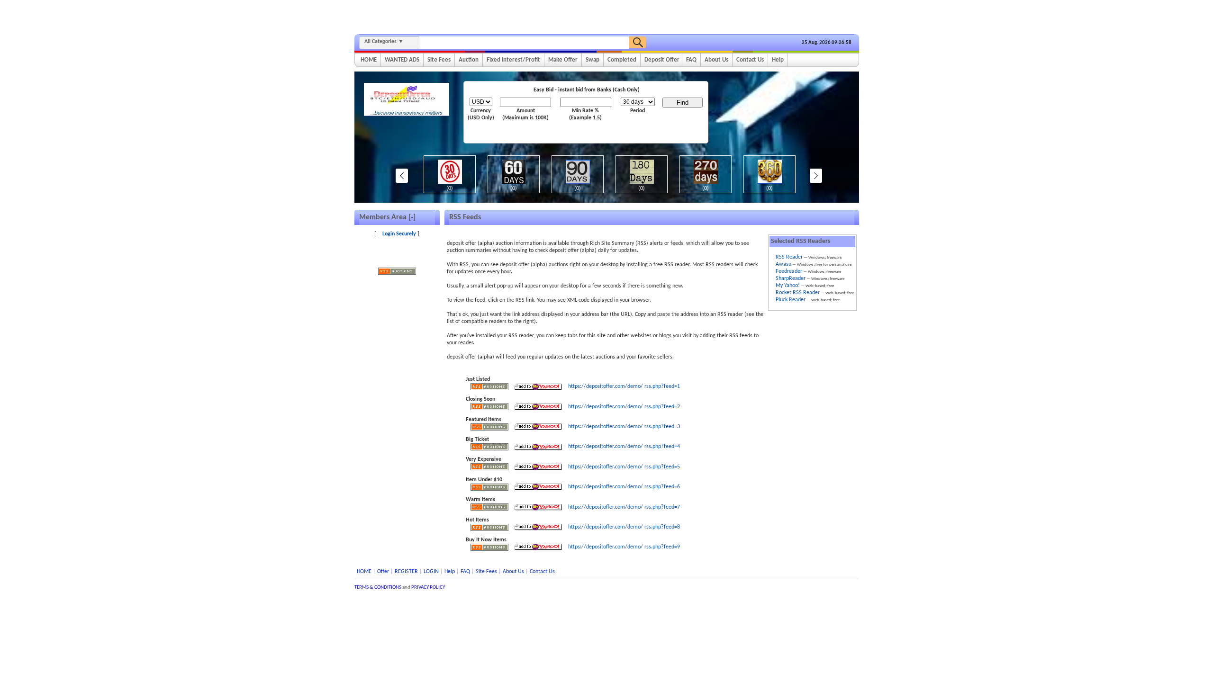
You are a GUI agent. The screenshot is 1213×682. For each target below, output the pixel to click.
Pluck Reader (791, 300)
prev (402, 176)
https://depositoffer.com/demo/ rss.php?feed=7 (624, 507)
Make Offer (563, 60)
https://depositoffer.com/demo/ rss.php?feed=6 (624, 487)
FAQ (691, 60)
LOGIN (431, 571)
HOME (369, 60)
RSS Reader (789, 257)
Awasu (783, 264)
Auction (469, 60)
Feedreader (789, 271)
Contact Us (750, 60)
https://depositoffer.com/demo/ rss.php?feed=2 (624, 407)
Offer (383, 571)
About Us (716, 60)
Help (778, 60)
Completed (621, 60)
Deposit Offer (661, 60)
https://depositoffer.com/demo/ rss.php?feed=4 (624, 446)
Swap (592, 60)
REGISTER (406, 571)
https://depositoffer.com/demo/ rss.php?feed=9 (624, 547)
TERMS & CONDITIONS (377, 587)
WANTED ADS (402, 60)
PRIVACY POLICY (428, 587)
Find (682, 102)
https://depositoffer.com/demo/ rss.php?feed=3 (624, 427)
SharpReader (791, 278)
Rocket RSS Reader (798, 293)
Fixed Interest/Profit (513, 60)
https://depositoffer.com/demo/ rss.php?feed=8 (624, 527)
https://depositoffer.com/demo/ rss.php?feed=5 (624, 467)
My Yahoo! (788, 285)
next (816, 176)
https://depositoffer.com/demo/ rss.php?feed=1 (624, 386)
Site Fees (439, 60)
